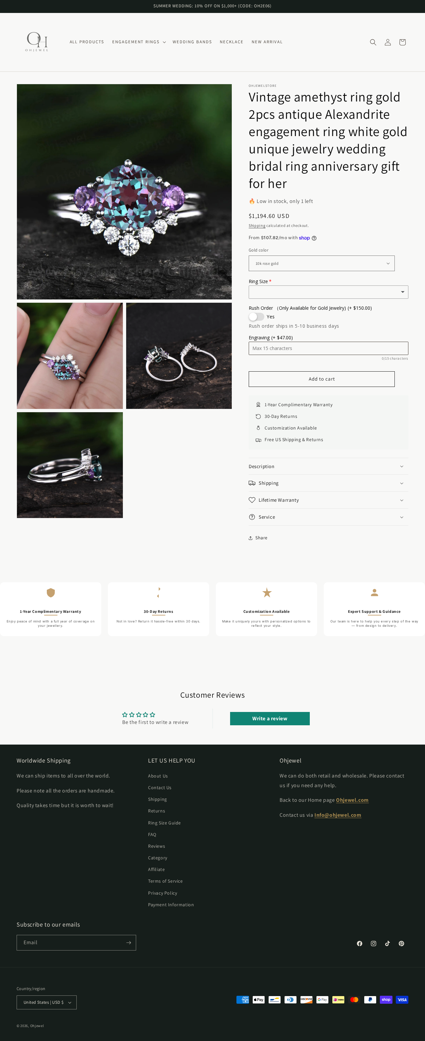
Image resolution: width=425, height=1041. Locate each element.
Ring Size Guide (164, 822)
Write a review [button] (269, 718)
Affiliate (156, 869)
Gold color (258, 250)
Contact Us (160, 787)
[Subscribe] (128, 943)
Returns (156, 811)
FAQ (152, 834)
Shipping (257, 225)
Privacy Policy (162, 893)
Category (157, 858)
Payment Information (171, 905)
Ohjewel (37, 1025)
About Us (158, 776)
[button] (138, 42)
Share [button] (261, 538)
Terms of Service (165, 881)
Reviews (156, 846)
